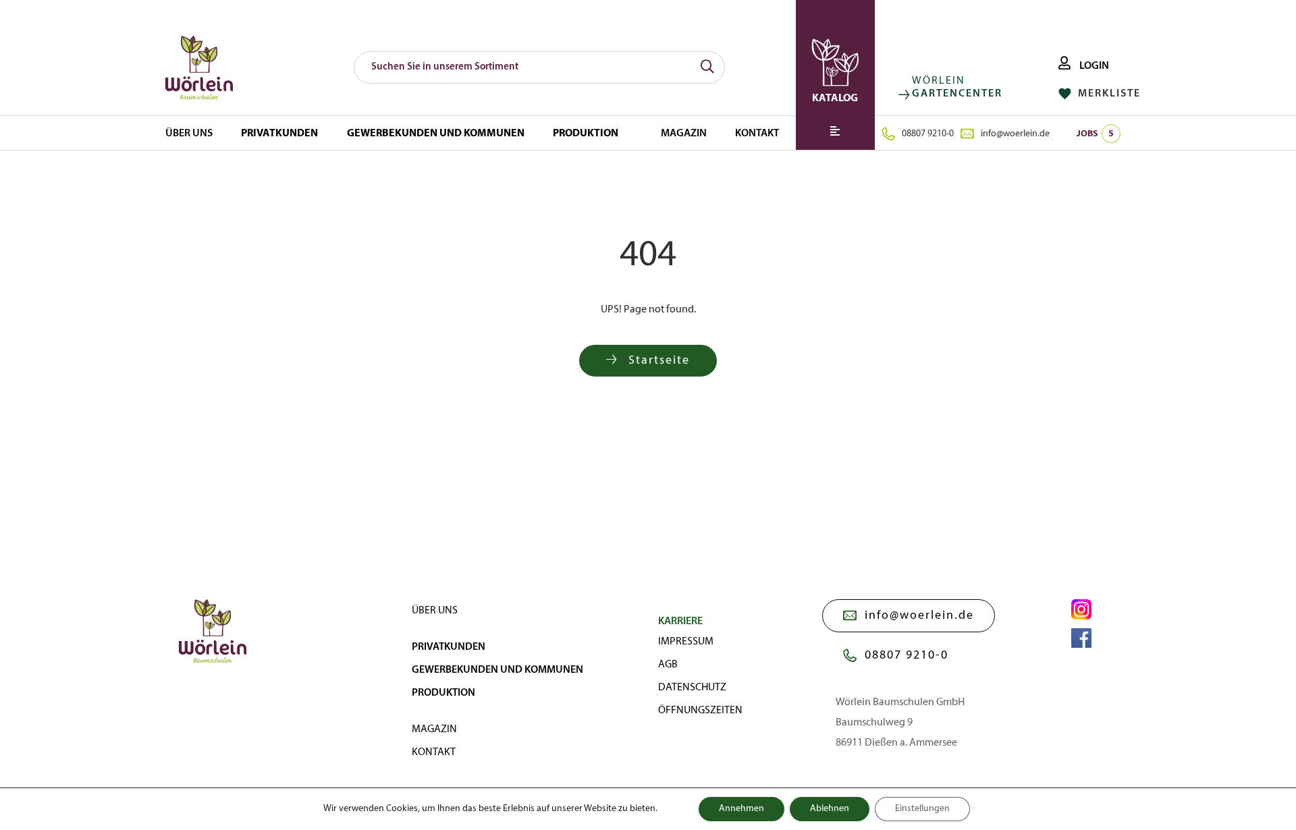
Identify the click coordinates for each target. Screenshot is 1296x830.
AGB (668, 664)
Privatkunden (279, 133)
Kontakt (757, 133)
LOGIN (1093, 66)
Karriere (680, 621)
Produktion (585, 133)
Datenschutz (692, 687)
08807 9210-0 (928, 134)
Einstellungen (922, 809)
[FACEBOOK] (1081, 638)
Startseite (657, 360)
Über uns (189, 133)
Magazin (684, 133)
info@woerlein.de (1015, 134)
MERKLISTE (1108, 93)
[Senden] (707, 67)
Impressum (685, 641)
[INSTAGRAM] (1081, 609)
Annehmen (741, 809)
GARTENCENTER (957, 93)
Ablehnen (829, 809)
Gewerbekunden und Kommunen (435, 133)
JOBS (1095, 134)
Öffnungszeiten (700, 710)
